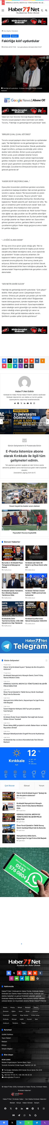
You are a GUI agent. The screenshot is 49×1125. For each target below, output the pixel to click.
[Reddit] (31, 360)
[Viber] (20, 366)
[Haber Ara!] (46, 11)
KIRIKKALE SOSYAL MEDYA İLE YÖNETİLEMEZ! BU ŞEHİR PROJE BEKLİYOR (29, 816)
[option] (24, 421)
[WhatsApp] (9, 366)
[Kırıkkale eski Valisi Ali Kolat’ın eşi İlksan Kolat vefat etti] (36, 552)
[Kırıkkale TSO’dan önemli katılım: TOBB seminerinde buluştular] (36, 580)
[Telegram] (15, 366)
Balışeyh (28, 1007)
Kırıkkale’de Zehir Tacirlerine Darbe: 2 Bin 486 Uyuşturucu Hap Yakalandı (12, 621)
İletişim (36, 1103)
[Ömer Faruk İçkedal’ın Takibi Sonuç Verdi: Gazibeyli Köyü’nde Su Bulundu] (8, 828)
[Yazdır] (31, 366)
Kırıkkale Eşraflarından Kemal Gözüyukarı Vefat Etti (36, 620)
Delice (36, 1007)
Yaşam (23, 1023)
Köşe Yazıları (24, 1015)
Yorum (41, 786)
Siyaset (29, 1019)
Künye (4, 1045)
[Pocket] (4, 366)
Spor (36, 1019)
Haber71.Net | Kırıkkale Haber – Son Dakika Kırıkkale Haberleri (24, 1099)
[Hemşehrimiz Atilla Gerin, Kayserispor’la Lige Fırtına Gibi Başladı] (8, 839)
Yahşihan (15, 1023)
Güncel (27, 786)
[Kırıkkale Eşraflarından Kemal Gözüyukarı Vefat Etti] (36, 608)
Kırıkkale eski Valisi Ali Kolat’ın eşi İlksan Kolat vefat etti (36, 565)
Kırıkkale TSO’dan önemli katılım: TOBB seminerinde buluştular (35, 593)
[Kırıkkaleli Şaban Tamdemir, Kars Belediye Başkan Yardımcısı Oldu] (13, 580)
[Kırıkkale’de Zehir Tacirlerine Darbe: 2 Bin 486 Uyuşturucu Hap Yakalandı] (13, 608)
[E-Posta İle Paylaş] (26, 366)
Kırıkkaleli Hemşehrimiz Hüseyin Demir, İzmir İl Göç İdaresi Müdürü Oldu (30, 805)
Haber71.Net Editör (24, 391)
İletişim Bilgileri (7, 1049)
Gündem (15, 31)
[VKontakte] (37, 360)
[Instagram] (34, 403)
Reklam (4, 1042)
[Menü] (3, 11)
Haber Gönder (28, 1103)
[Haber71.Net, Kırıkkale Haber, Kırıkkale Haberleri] (24, 10)
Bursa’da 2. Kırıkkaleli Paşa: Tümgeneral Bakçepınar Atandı (12, 565)
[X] (9, 360)
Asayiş (5, 1007)
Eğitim (13, 1011)
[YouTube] (27, 403)
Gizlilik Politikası (7, 1034)
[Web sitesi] (15, 403)
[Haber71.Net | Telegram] (24, 645)
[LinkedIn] (15, 360)
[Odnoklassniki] (42, 360)
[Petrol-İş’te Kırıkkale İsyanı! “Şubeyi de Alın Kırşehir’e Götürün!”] (8, 796)
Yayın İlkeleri (6, 1038)
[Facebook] (4, 360)
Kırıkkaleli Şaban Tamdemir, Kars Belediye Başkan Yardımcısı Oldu (12, 593)
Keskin (15, 1015)
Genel (20, 1011)
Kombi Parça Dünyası (30, 1095)
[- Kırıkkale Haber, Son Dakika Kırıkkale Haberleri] (24, 21)
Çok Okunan (10, 786)
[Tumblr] (20, 360)
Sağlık (22, 1019)
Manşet (14, 36)
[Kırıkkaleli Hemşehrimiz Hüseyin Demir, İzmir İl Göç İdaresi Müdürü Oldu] (8, 806)
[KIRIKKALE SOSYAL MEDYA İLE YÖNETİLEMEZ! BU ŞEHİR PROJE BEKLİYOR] (8, 817)
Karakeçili (6, 1015)
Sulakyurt (6, 1023)
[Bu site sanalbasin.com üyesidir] (17, 1095)
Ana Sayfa (7, 31)
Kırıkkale (6, 1019)
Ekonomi (5, 1011)
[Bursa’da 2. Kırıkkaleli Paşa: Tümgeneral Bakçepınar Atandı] (13, 552)
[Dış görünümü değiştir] (42, 11)
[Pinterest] (26, 360)
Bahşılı (20, 1007)
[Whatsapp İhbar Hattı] (24, 872)
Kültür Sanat (35, 1015)
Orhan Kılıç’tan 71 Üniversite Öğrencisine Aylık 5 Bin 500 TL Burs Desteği (24, 424)
